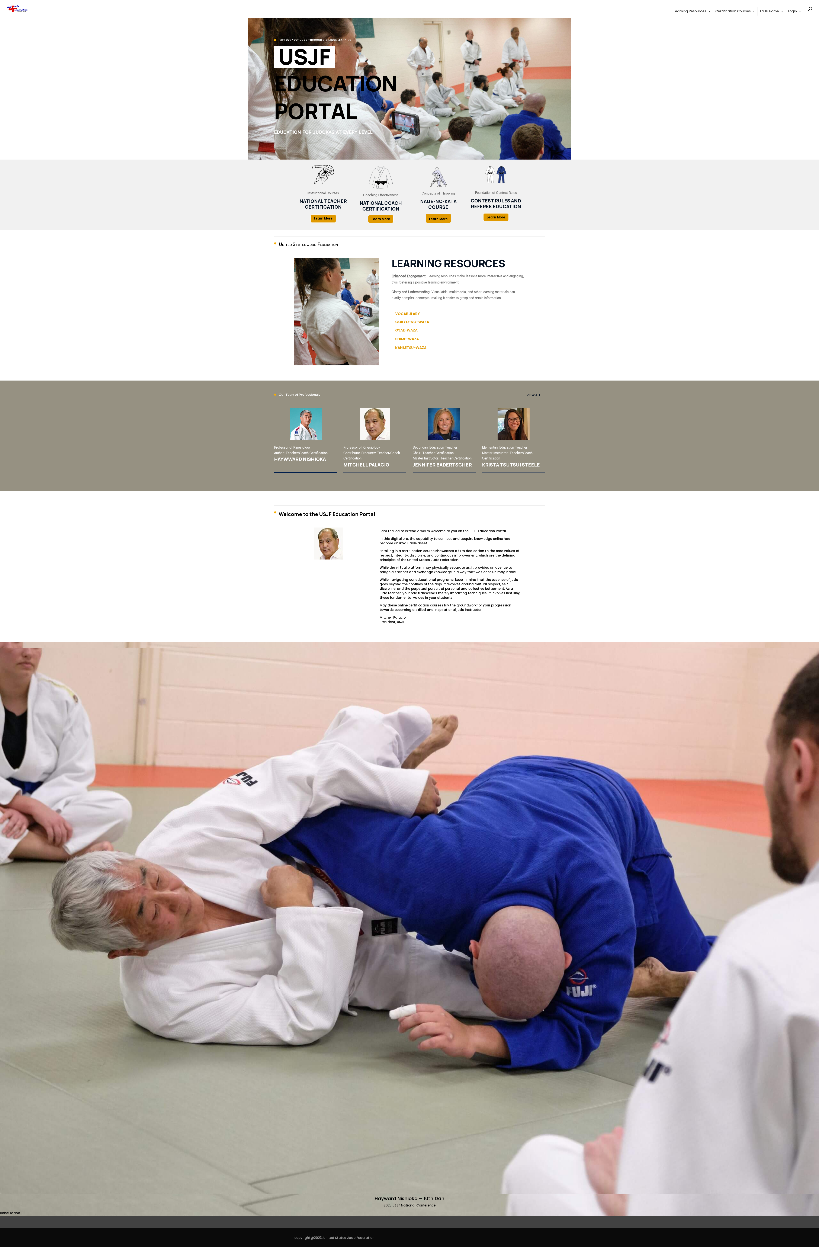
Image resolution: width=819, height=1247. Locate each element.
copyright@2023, (308, 1237)
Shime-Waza (407, 339)
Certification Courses (733, 11)
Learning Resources (690, 11)
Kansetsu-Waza (411, 347)
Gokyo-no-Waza (412, 321)
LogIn (792, 11)
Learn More (323, 218)
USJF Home (769, 11)
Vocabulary (407, 313)
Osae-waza (406, 330)
